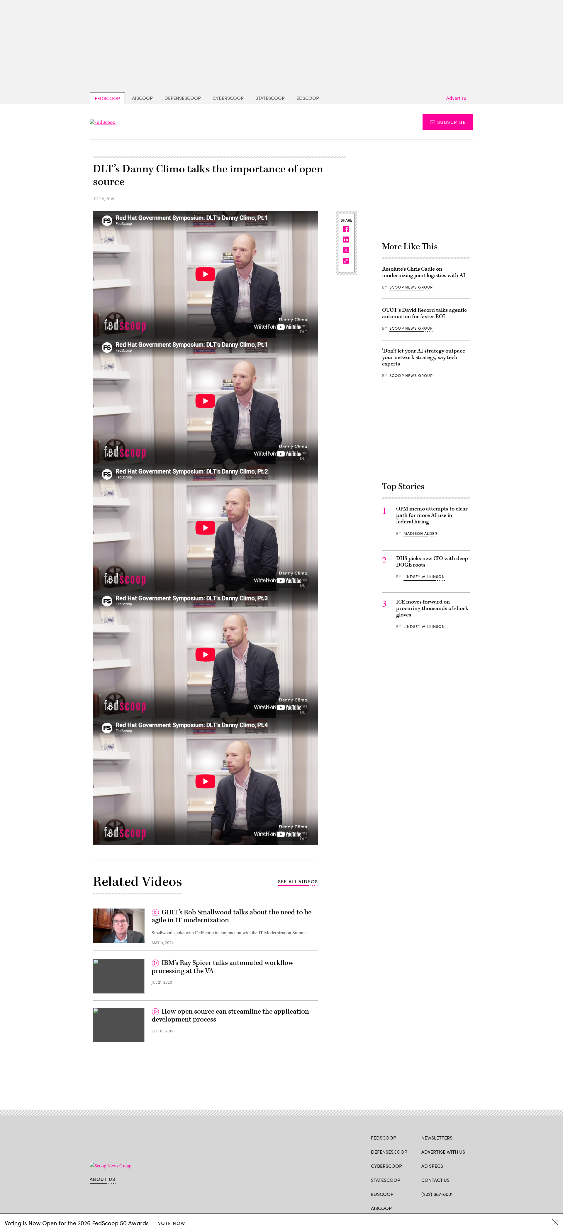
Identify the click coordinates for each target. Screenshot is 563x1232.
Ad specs (432, 1166)
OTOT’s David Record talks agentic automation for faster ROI (424, 313)
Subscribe (451, 122)
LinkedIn (447, 1208)
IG (456, 1208)
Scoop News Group (411, 287)
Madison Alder (420, 533)
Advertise (456, 98)
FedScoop (107, 98)
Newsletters (436, 1138)
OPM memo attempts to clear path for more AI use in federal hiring (432, 515)
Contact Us (435, 1180)
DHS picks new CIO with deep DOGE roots (432, 562)
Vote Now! (172, 1223)
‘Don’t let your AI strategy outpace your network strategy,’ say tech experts (423, 357)
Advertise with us (443, 1152)
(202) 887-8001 (437, 1194)
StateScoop (270, 98)
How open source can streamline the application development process (230, 1015)
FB (424, 1208)
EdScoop (307, 98)
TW (435, 1208)
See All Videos (298, 881)
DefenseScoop (183, 98)
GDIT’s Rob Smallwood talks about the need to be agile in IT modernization (231, 916)
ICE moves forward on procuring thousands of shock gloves (432, 608)
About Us (103, 1179)
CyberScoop (228, 98)
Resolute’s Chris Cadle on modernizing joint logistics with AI (423, 272)
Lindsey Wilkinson (424, 576)
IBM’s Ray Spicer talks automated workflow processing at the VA (223, 966)
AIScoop (142, 98)
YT (467, 1208)
